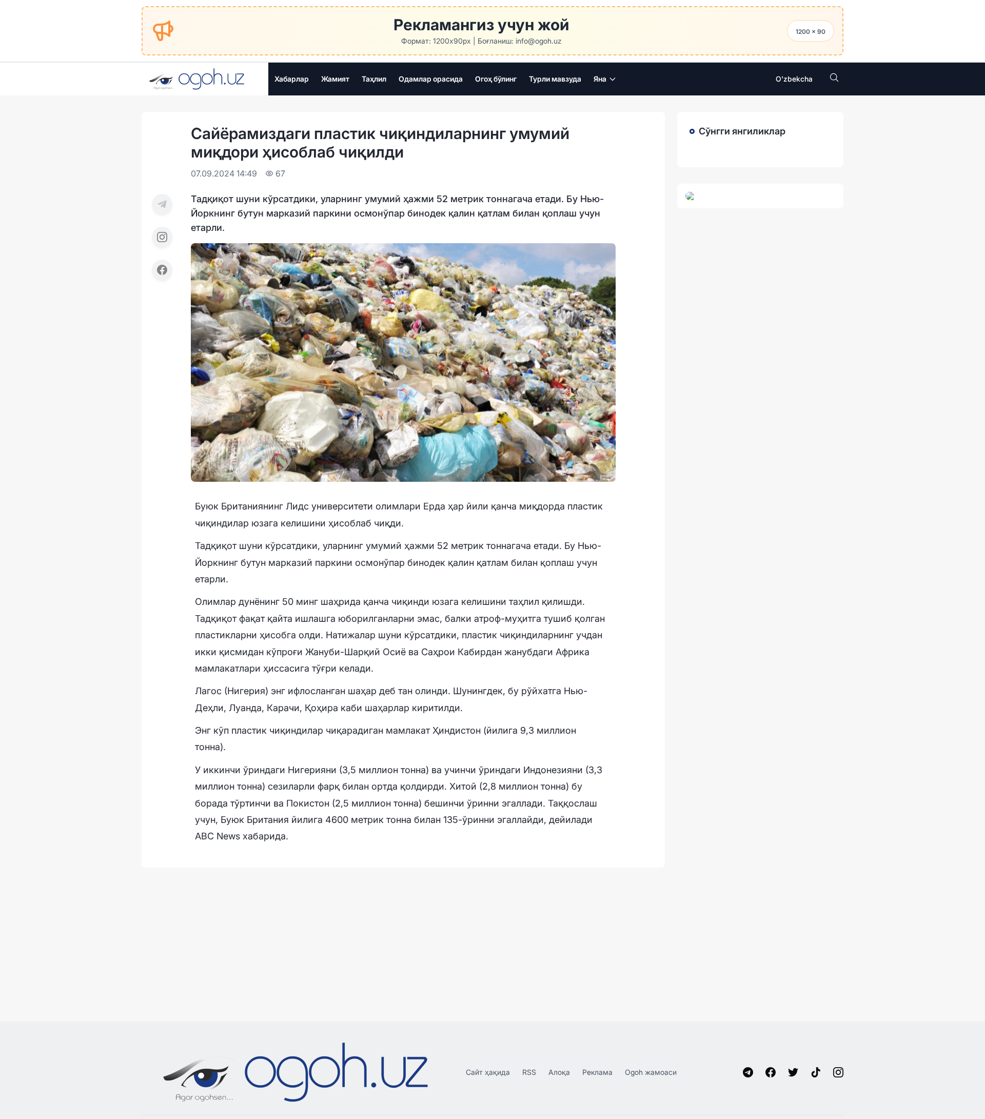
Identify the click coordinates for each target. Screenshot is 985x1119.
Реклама (597, 1072)
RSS (529, 1072)
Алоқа (559, 1072)
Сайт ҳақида (488, 1072)
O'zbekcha (794, 78)
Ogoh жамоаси (651, 1072)
